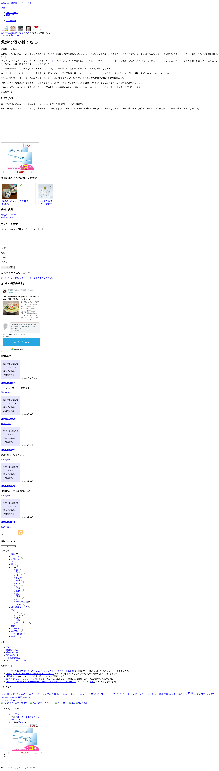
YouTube (28, 694)
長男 (20, 697)
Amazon (3, 694)
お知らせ (15, 559)
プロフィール (12, 13)
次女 (198, 694)
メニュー (5, 8)
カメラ (113, 694)
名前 (3, 253)
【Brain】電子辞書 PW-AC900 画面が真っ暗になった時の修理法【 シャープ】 (41, 682)
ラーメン (145, 694)
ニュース (15, 628)
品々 (13, 35)
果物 (18, 588)
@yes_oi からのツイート (12, 700)
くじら (44, 694)
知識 (207, 694)
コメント (5, 248)
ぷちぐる (10, 18)
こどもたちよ (12, 647)
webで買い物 (22, 602)
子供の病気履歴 (13, 658)
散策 (13, 626)
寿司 (161, 694)
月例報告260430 (8, 486)
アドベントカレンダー (80, 694)
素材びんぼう (7, 217)
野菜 (18, 594)
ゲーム (118, 694)
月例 (191, 693)
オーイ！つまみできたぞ (28, 717)
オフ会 (107, 694)
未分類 (14, 636)
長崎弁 (15, 697)
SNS (22, 694)
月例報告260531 (8, 450)
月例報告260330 (8, 522)
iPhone (9, 694)
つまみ (62, 694)
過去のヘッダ (12, 652)
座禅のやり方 (12, 650)
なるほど (15, 631)
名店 (155, 694)
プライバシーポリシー (16, 660)
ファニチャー (22, 623)
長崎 (11, 698)
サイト (4, 262)
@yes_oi (21, 722)
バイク (14, 562)
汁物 (18, 596)
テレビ (134, 693)
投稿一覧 (10, 15)
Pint (18, 694)
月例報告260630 (8, 419)
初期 (151, 694)
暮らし (182, 693)
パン (18, 583)
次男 (203, 694)
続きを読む (6, 392)
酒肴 (18, 572)
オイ (92, 682)
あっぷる (36, 694)
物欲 (13, 610)
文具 (18, 618)
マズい (19, 604)
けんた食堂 (52, 694)
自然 (213, 694)
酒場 (2, 698)
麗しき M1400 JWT (9, 215)
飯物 (18, 580)
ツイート (126, 694)
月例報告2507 (12, 676)
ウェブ (91, 693)
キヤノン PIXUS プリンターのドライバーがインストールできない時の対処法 (41, 671)
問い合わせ (11, 21)
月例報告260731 (8, 383)
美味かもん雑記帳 (18, 3)
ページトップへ (8, 763)
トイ (139, 694)
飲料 (18, 591)
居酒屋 (165, 694)
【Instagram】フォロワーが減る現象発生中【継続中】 (30, 674)
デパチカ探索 (17, 634)
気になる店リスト (14, 655)
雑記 (13, 554)
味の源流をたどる (19, 607)
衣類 (18, 620)
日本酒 (174, 694)
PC (14, 693)
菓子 (18, 586)
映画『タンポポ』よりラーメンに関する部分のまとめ (30, 679)
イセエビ (54, 61)
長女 (7, 697)
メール (4, 257)
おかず (19, 578)
